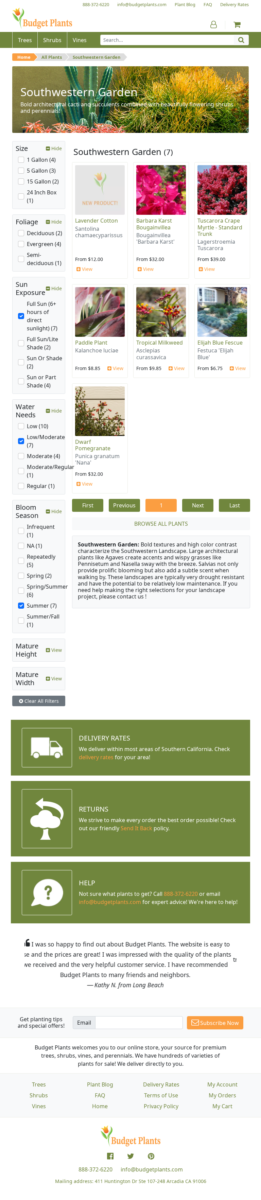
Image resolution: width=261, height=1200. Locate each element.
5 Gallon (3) (41, 170)
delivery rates (96, 757)
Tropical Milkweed (159, 342)
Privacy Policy (161, 1106)
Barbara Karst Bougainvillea (154, 224)
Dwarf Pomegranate (92, 445)
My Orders (222, 1095)
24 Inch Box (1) (41, 196)
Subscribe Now (219, 1023)
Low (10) (37, 426)
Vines (39, 1106)
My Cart (222, 1106)
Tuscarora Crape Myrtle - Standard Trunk (219, 227)
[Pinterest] (151, 1156)
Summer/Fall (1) (43, 620)
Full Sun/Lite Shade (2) (42, 343)
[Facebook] (110, 1156)
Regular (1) (41, 486)
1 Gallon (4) (41, 159)
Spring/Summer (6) (47, 590)
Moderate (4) (43, 456)
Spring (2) (39, 575)
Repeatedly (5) (41, 561)
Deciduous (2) (44, 233)
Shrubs (39, 1095)
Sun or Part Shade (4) (41, 381)
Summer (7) (42, 605)
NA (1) (34, 546)
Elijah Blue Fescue (220, 342)
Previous (124, 505)
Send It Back (136, 828)
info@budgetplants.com (152, 1169)
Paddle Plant (91, 342)
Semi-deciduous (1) (44, 259)
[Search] (241, 40)
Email (84, 1022)
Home (24, 57)
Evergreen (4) (44, 244)
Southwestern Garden (96, 57)
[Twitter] (131, 1156)
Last (234, 505)
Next (198, 505)
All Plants (51, 57)
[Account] (213, 24)
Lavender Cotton (96, 220)
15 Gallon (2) (43, 181)
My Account (222, 1084)
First (87, 505)
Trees (39, 1084)
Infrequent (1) (41, 531)
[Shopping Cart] (237, 24)
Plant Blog (100, 1084)
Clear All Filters (41, 701)
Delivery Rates (161, 1084)
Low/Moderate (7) (46, 441)
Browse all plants (161, 523)
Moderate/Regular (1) (50, 471)
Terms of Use (161, 1095)
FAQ (100, 1095)
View (86, 269)
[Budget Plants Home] (42, 18)
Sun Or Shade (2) (44, 362)
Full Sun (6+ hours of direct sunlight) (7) (42, 316)
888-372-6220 (181, 894)
